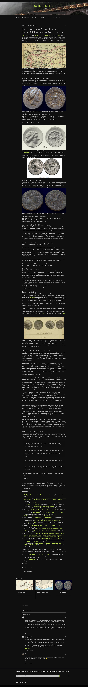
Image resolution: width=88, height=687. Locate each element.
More (57, 17)
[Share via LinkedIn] (28, 567)
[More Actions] (65, 617)
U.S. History (41, 17)
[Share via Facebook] (22, 567)
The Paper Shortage (61, 592)
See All (71, 578)
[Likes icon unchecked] (25, 633)
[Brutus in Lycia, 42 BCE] (44, 585)
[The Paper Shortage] (63, 585)
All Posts (18, 17)
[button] (70, 17)
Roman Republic (25, 17)
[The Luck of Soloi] (24, 585)
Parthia (47, 17)
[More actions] (65, 25)
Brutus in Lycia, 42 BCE (43, 592)
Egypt (53, 17)
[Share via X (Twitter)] (25, 567)
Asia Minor (34, 17)
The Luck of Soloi (22, 592)
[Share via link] (31, 567)
